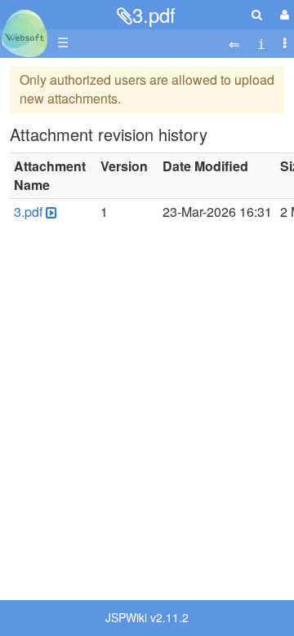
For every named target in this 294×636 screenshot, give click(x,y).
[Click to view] (49, 212)
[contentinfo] (261, 42)
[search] (257, 14)
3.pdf (154, 14)
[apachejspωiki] (24, 29)
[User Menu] (282, 14)
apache (24, 33)
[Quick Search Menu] (257, 14)
